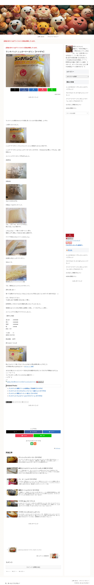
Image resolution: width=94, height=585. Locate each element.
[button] (87, 113)
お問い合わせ (75, 580)
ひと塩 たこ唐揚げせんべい (73, 104)
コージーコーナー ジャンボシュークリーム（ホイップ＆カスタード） (76, 100)
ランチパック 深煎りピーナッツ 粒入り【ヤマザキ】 (23, 393)
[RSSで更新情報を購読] (35, 443)
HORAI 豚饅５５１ (71, 108)
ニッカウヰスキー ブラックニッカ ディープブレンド (77, 88)
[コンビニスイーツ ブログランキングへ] (40, 381)
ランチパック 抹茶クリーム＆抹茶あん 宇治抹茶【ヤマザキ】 (26, 388)
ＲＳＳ (70, 250)
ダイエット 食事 (28, 366)
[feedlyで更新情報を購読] (31, 443)
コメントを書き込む (33, 567)
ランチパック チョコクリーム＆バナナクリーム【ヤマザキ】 (26, 396)
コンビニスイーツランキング (73, 240)
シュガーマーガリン (17, 402)
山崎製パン (9, 402)
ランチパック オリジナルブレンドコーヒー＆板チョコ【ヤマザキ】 (27, 391)
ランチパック (25, 402)
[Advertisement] (33, 108)
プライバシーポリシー (84, 580)
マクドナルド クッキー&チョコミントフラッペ (77, 94)
